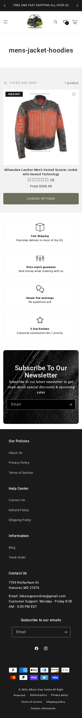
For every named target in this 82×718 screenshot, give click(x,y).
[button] (5, 22)
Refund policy (38, 695)
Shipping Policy (20, 520)
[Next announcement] (77, 5)
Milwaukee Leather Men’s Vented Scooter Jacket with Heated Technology (41, 172)
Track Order (17, 557)
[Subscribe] (70, 404)
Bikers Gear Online (40, 689)
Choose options (41, 198)
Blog (12, 547)
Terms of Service (21, 472)
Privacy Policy (19, 462)
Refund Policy (19, 510)
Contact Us (17, 500)
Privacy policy (59, 695)
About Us (15, 453)
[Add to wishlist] (74, 94)
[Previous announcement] (5, 5)
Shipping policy (55, 701)
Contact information (43, 708)
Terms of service (31, 701)
